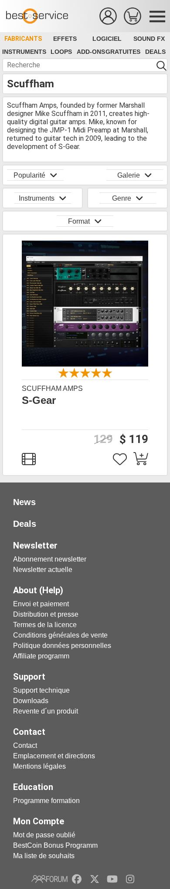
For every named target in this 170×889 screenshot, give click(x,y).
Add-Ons (91, 51)
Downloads (30, 700)
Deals (155, 51)
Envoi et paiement (41, 604)
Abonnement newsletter (49, 559)
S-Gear (39, 400)
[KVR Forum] (49, 879)
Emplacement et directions (54, 756)
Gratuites (122, 51)
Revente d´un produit (45, 711)
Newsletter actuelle (42, 569)
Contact (25, 745)
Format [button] (79, 221)
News (24, 502)
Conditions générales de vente (60, 635)
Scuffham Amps (52, 388)
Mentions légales (39, 766)
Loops (61, 51)
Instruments (24, 51)
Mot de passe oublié (44, 835)
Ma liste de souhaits (44, 855)
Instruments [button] (36, 198)
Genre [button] (121, 198)
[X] (95, 879)
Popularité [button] (29, 175)
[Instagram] (130, 879)
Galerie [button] (128, 175)
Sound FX (149, 38)
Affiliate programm (41, 656)
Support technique (41, 690)
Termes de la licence (45, 624)
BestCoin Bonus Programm (55, 845)
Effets (65, 38)
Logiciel (107, 38)
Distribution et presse (45, 614)
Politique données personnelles (62, 645)
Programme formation (46, 800)
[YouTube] (112, 879)
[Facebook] (77, 879)
